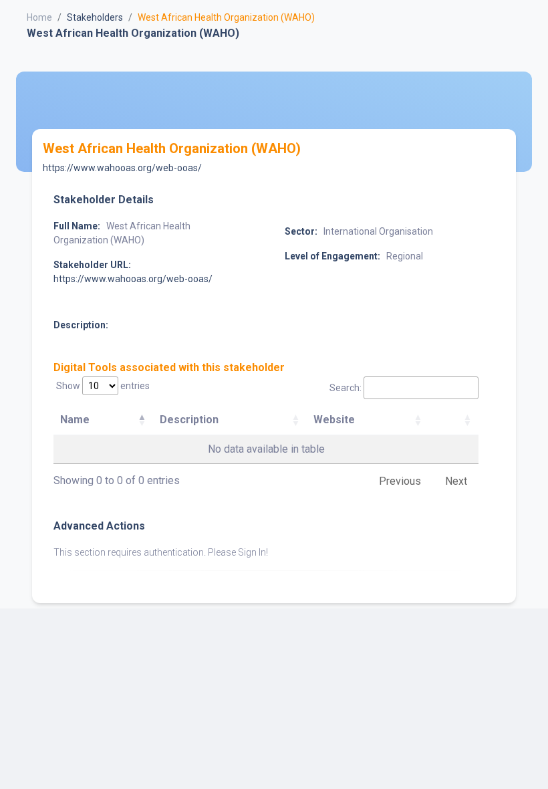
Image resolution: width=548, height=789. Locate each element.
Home (39, 17)
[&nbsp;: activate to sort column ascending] (453, 420)
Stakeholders (95, 17)
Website (334, 419)
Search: (345, 387)
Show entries (103, 385)
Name (75, 419)
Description (189, 419)
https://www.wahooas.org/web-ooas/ (122, 167)
